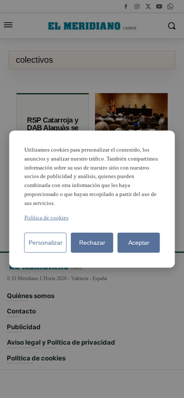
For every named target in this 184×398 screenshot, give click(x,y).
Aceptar (138, 242)
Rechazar (92, 242)
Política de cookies (46, 217)
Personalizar (45, 242)
